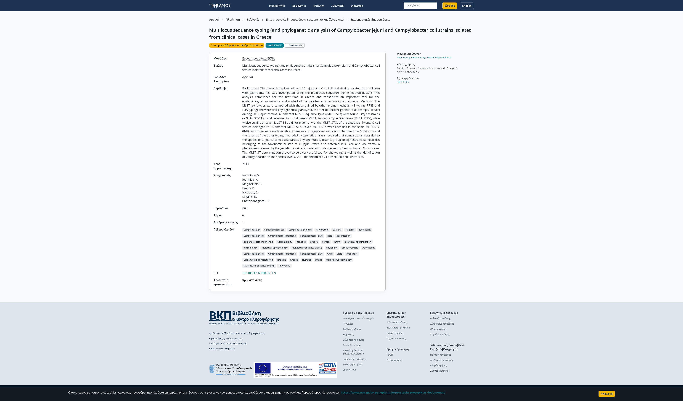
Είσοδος (449, 5)
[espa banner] (295, 370)
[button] (251, 230)
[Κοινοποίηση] (384, 45)
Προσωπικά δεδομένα (354, 359)
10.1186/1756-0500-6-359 (259, 273)
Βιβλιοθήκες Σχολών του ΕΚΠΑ (225, 338)
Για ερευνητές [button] (277, 5)
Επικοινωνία (349, 369)
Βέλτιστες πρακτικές (353, 339)
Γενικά (389, 354)
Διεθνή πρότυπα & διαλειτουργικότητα (353, 352)
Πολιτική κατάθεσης (396, 322)
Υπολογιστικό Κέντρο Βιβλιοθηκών (228, 343)
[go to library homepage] (244, 317)
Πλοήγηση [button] (318, 5)
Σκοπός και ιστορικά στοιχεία (358, 318)
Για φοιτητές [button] (299, 5)
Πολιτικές (348, 323)
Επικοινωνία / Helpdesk (222, 348)
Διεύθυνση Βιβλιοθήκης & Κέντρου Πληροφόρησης (236, 333)
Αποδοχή (607, 393)
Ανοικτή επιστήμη (352, 345)
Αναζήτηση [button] (337, 5)
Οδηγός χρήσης (394, 333)
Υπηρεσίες (348, 334)
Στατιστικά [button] (357, 5)
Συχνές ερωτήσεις (352, 364)
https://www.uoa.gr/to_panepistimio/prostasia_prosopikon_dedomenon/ (393, 392)
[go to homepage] (220, 5)
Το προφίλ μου (394, 360)
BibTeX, (401, 82)
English (467, 5)
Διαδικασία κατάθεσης (398, 327)
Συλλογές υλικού (352, 329)
